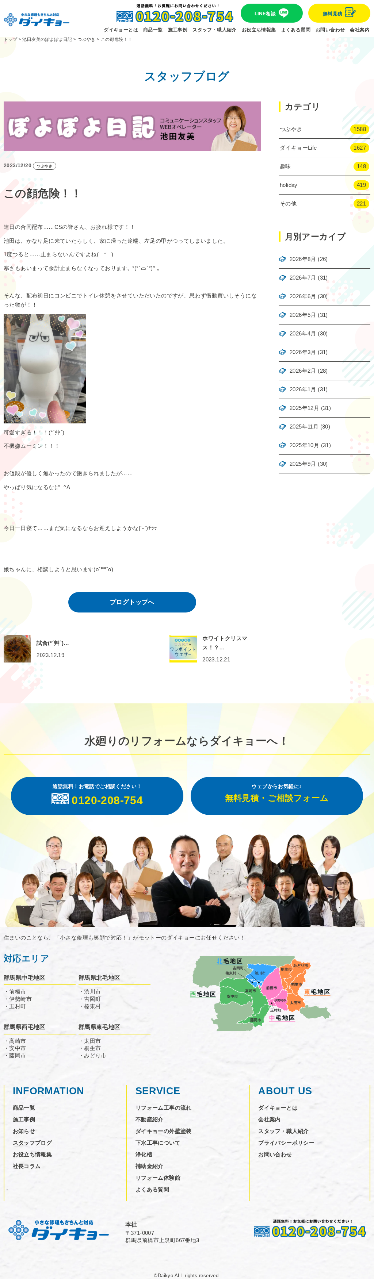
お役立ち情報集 (259, 29)
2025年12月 (304, 408)
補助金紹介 (150, 1166)
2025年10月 (304, 445)
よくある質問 (295, 29)
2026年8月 (303, 259)
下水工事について (158, 1143)
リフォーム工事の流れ (164, 1108)
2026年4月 (303, 333)
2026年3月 (303, 352)
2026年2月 (303, 371)
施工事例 (178, 29)
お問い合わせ (330, 29)
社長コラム (27, 1166)
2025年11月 (304, 426)
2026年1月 (303, 389)
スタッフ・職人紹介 (214, 29)
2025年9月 (303, 464)
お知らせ (24, 1131)
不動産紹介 (150, 1119)
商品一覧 (153, 29)
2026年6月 (303, 296)
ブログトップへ (132, 602)
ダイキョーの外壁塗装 (164, 1131)
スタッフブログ (32, 1143)
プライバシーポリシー (286, 1143)
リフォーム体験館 (158, 1178)
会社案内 (360, 29)
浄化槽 (144, 1154)
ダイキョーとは (121, 29)
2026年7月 (303, 277)
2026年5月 (303, 315)
